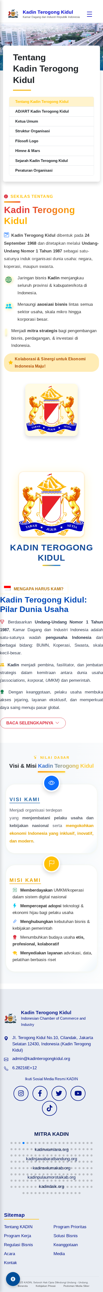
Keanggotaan (66, 1244)
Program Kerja (17, 1235)
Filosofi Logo (26, 141)
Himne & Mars (27, 151)
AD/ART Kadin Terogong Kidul (42, 111)
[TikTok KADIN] (49, 1108)
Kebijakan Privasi (46, 1286)
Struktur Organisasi (32, 131)
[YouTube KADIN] (78, 1093)
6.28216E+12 (24, 1067)
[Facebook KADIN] (40, 1093)
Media (59, 1253)
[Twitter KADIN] (59, 1093)
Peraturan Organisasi (33, 170)
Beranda (23, 1286)
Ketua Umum (26, 121)
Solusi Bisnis (66, 1235)
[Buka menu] (90, 14)
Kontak (10, 1262)
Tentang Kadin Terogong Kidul (41, 101)
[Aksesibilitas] (13, 1279)
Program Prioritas (70, 1226)
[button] (11, 1143)
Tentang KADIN (18, 1226)
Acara (9, 1253)
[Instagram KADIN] (21, 1093)
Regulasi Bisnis (18, 1244)
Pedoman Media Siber (76, 1286)
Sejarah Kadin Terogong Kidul (41, 160)
